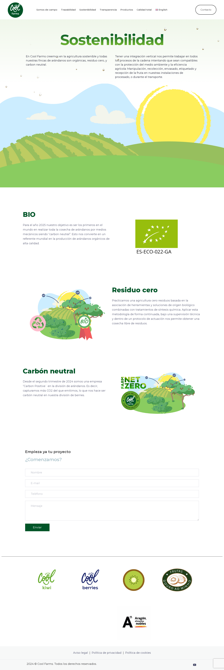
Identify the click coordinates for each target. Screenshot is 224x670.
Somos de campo (46, 9)
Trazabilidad (68, 9)
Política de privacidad (107, 652)
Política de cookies (138, 652)
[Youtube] (194, 665)
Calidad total (144, 9)
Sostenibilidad (87, 9)
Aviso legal (80, 652)
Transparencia (108, 9)
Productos (126, 9)
